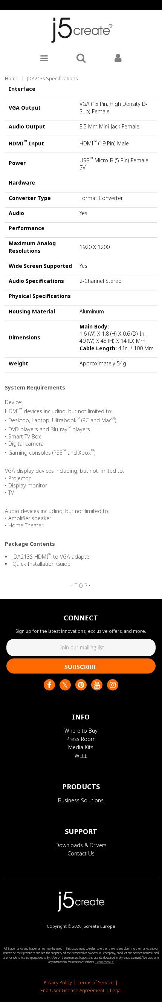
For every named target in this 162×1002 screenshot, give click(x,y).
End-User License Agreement (72, 990)
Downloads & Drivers (81, 845)
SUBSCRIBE (80, 666)
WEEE (81, 755)
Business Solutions (81, 800)
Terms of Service (96, 982)
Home (11, 78)
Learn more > (104, 962)
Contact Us (81, 853)
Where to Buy (81, 730)
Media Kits (80, 747)
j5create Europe (99, 926)
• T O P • (81, 585)
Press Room (81, 738)
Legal (116, 990)
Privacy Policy (58, 982)
